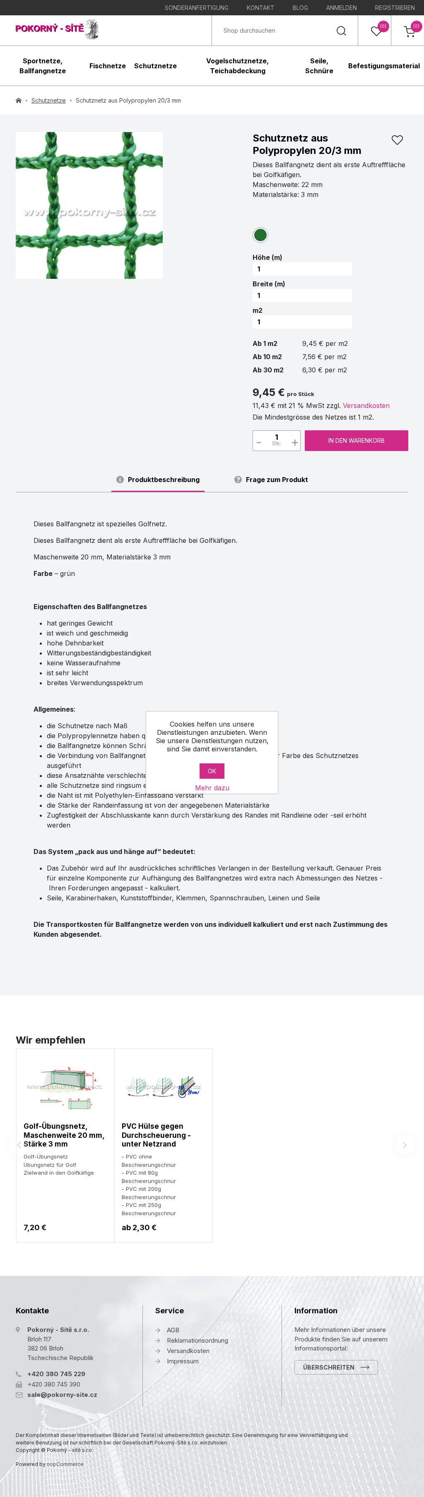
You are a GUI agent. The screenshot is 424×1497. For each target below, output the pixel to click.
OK (212, 771)
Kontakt (261, 7)
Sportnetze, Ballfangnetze (42, 66)
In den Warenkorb (356, 440)
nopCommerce (65, 1464)
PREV (19, 1145)
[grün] (260, 235)
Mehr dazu (212, 788)
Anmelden (341, 7)
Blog (300, 7)
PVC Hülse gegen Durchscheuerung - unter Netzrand (156, 1135)
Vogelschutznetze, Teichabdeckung (237, 66)
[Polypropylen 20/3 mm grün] (89, 205)
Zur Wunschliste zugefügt (397, 140)
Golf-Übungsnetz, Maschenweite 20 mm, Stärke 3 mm (64, 1135)
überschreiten (328, 1367)
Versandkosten (366, 405)
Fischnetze (107, 66)
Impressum (183, 1361)
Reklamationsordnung (197, 1340)
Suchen (341, 30)
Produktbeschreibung (164, 480)
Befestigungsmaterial (384, 66)
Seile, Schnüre (319, 66)
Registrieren (395, 7)
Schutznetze (155, 66)
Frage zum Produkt (277, 480)
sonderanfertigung (197, 7)
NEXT (405, 1145)
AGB (173, 1330)
